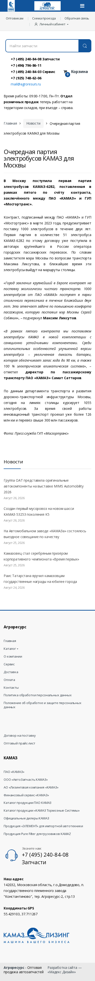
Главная (10, 123)
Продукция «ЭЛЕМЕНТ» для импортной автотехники (43, 826)
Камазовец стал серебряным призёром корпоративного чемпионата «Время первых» (41, 556)
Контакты (11, 688)
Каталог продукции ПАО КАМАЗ (27, 803)
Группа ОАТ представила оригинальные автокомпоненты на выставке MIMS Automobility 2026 (44, 486)
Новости (33, 123)
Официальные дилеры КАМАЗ (26, 818)
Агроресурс (14, 967)
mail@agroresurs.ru (26, 84)
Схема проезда (44, 18)
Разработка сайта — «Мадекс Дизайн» (65, 969)
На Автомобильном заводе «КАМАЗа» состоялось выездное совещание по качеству (45, 534)
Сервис (9, 664)
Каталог (10, 649)
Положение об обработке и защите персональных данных (42, 705)
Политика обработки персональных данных (38, 695)
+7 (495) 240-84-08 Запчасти (35, 58)
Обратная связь (77, 18)
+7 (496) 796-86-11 (26, 65)
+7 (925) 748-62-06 (26, 77)
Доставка (11, 672)
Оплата (9, 680)
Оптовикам (14, 18)
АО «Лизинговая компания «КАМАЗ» (31, 787)
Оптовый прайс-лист (19, 743)
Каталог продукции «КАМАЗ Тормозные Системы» (42, 810)
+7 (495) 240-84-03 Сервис (33, 71)
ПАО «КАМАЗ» (14, 772)
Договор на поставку (20, 735)
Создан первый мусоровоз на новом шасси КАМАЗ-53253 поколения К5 (39, 511)
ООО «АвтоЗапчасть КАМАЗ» (26, 780)
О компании (13, 656)
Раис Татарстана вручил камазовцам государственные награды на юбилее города (40, 578)
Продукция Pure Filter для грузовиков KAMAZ (37, 834)
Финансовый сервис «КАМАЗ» (26, 795)
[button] (51, 24)
